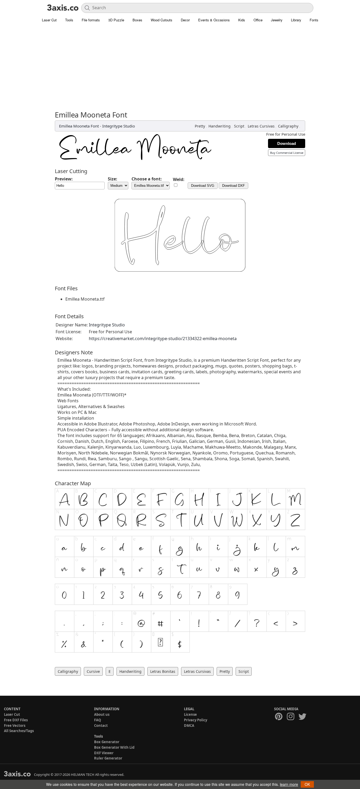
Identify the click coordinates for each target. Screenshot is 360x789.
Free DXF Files (16, 720)
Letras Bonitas (162, 671)
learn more (289, 784)
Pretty (200, 126)
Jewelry (277, 19)
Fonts (314, 19)
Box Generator (106, 741)
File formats (91, 19)
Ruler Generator (108, 758)
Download (286, 143)
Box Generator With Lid (114, 747)
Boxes (137, 19)
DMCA (189, 725)
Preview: (64, 179)
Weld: (178, 179)
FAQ (97, 720)
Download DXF (233, 186)
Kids (241, 19)
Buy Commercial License (286, 153)
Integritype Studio (118, 126)
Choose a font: (147, 179)
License (190, 714)
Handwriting (219, 126)
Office (258, 19)
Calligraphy (288, 126)
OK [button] (307, 784)
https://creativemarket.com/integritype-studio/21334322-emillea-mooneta (163, 338)
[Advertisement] (180, 64)
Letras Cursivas (261, 126)
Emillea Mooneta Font (79, 126)
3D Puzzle (116, 19)
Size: (112, 179)
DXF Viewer (104, 753)
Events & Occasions (214, 19)
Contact (101, 725)
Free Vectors (14, 725)
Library (296, 19)
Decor (185, 19)
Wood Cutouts (161, 19)
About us (101, 714)
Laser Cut (49, 19)
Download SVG (202, 186)
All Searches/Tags (19, 730)
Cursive (93, 671)
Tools (69, 19)
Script (239, 126)
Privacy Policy (195, 720)
